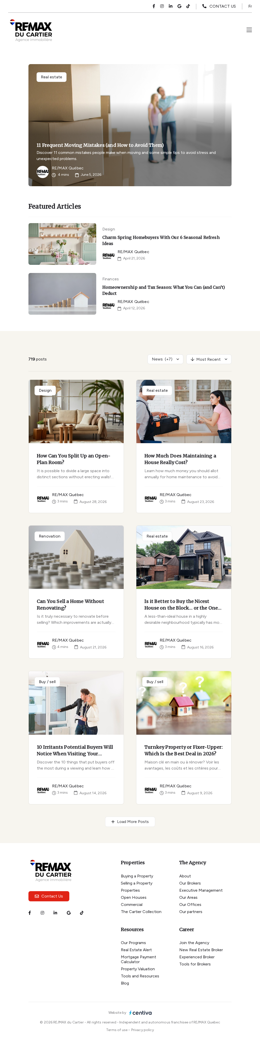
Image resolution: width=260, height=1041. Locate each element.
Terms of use (117, 1030)
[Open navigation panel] (249, 30)
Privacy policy (142, 1030)
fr (250, 6)
